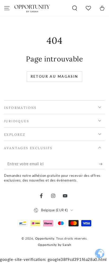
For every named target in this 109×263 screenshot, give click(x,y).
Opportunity (44, 238)
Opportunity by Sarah (54, 245)
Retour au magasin (54, 76)
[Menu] (7, 8)
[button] (74, 8)
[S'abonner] (102, 164)
